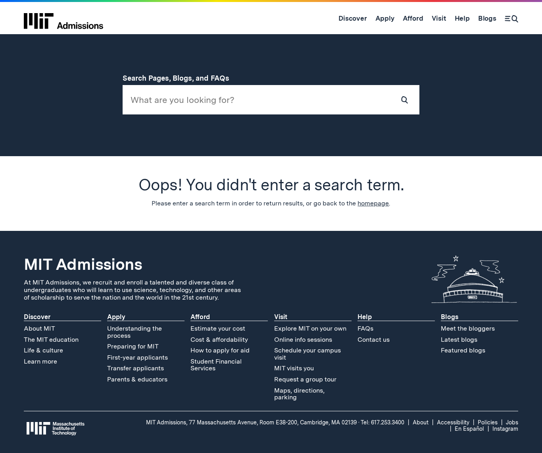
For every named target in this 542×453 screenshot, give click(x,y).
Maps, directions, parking (299, 394)
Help (364, 317)
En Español (469, 429)
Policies (488, 422)
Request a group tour (305, 379)
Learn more (40, 361)
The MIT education (51, 339)
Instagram (505, 429)
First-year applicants (137, 357)
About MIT (39, 328)
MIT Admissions (83, 264)
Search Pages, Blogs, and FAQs (180, 78)
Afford (200, 317)
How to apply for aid (220, 350)
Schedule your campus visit (307, 354)
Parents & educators (137, 379)
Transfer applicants (135, 368)
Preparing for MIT (133, 346)
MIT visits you (294, 368)
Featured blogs (463, 350)
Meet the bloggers (468, 328)
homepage (373, 203)
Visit (280, 317)
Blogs (449, 317)
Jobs (512, 422)
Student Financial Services (216, 365)
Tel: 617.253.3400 (382, 422)
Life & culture (43, 350)
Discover (37, 317)
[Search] (511, 18)
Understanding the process (134, 332)
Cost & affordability (219, 339)
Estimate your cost (217, 328)
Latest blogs (459, 339)
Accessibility (453, 422)
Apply (116, 317)
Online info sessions (303, 339)
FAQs (365, 328)
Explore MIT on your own (310, 328)
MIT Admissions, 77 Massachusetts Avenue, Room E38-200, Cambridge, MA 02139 (251, 422)
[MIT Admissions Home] (63, 18)
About (421, 422)
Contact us (373, 339)
